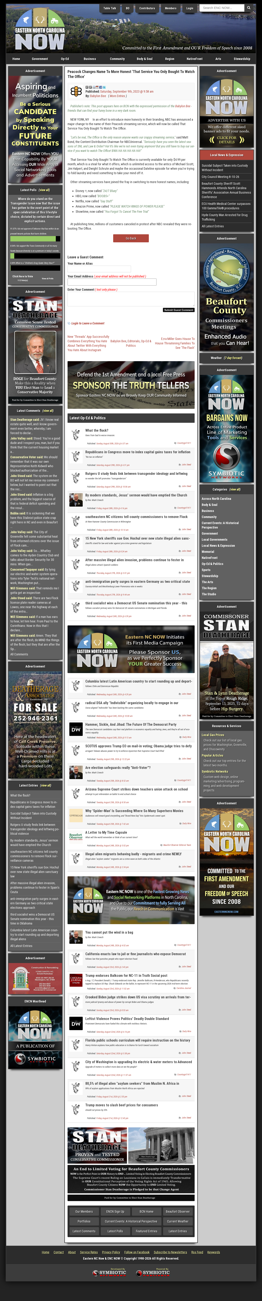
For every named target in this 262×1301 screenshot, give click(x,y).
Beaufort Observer (178, 1211)
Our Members (84, 1211)
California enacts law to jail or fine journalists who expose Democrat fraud (135, 956)
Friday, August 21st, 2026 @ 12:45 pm (112, 1118)
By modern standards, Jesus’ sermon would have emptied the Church (34, 842)
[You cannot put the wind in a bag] (76, 937)
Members (170, 8)
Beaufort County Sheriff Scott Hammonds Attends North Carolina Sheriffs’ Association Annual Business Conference (226, 190)
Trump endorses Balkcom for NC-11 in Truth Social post (126, 975)
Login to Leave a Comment (87, 323)
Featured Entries (146, 1231)
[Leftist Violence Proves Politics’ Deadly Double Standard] (76, 1023)
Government (40, 59)
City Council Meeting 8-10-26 (220, 177)
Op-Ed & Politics (212, 564)
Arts (218, 59)
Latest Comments (84, 1231)
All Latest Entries (21, 946)
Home (16, 59)
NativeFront (194, 59)
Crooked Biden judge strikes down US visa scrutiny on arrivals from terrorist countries (138, 999)
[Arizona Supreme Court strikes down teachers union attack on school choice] (76, 794)
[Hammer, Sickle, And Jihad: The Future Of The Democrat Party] (76, 729)
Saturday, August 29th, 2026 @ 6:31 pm (113, 465)
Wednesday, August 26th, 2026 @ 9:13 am (114, 737)
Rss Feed (197, 1252)
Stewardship (242, 59)
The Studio (209, 594)
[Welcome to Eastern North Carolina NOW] (40, 28)
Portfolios (84, 1221)
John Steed (186, 464)
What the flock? (20, 795)
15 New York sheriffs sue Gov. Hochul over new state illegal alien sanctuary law (34, 871)
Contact (59, 1252)
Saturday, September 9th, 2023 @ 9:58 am (126, 91)
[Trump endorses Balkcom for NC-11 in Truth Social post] (76, 980)
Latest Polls (115, 1231)
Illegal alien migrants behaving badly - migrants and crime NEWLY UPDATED (133, 856)
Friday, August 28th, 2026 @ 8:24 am (111, 551)
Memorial (208, 552)
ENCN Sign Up (115, 1211)
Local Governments (214, 539)
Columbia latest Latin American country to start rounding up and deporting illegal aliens (34, 934)
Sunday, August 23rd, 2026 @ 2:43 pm (112, 967)
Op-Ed (65, 59)
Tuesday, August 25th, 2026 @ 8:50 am (112, 802)
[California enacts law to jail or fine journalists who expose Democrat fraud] (76, 958)
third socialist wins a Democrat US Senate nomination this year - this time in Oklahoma (32, 919)
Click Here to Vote (22, 276)
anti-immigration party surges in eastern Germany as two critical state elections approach (34, 903)
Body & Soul (145, 59)
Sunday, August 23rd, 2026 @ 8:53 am (112, 1010)
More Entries (117, 96)
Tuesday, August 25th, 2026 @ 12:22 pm (113, 759)
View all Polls (47, 278)
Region (169, 59)
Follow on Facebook (137, 1252)
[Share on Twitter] (104, 87)
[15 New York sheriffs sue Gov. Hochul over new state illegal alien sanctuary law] (76, 543)
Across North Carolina (216, 499)
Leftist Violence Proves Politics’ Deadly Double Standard (127, 1019)
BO (127, 8)
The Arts (207, 582)
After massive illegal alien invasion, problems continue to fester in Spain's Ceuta (35, 887)
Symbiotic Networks (215, 771)
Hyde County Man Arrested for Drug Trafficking (225, 217)
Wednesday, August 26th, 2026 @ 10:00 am (114, 716)
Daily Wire (187, 737)
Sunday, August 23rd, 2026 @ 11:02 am (113, 988)
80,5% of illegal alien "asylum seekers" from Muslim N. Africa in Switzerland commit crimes (132, 1085)
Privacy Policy (111, 1252)
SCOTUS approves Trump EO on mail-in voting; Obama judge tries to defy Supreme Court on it (138, 748)
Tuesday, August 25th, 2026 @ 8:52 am (112, 781)
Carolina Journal (184, 988)
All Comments (19, 654)
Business (90, 59)
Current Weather (178, 1221)
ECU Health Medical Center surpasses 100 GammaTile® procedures (226, 206)
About (72, 1252)
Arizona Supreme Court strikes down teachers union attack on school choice (136, 791)
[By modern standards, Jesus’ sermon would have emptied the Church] (76, 499)
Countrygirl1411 (184, 443)
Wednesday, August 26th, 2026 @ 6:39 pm (114, 616)
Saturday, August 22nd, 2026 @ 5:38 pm (113, 1053)
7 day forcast (233, 358)
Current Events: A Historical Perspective (131, 1221)
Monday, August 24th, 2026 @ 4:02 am (112, 945)
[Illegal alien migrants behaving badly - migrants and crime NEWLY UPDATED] (76, 858)
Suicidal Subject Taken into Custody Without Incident (33, 816)
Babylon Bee (98, 96)
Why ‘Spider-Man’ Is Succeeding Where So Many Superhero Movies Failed (134, 813)
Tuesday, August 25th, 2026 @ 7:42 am (112, 824)
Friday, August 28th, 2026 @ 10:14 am (112, 530)
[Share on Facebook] (100, 87)
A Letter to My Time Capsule (106, 832)
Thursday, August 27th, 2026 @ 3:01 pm (113, 573)
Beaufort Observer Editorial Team (177, 845)
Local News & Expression (218, 545)
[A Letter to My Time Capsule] (76, 837)
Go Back (131, 238)
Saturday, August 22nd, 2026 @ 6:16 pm (113, 1032)
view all (44, 190)
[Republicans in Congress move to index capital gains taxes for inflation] (76, 456)
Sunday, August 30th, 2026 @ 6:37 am (112, 443)
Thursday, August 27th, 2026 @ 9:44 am (113, 594)
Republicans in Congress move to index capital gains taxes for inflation (33, 804)
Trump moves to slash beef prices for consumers (121, 1105)
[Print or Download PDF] (96, 87)
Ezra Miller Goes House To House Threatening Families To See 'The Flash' (175, 343)
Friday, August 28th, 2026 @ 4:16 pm (111, 508)
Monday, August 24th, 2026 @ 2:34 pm (112, 867)
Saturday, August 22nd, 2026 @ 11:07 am (113, 1075)
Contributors (147, 8)
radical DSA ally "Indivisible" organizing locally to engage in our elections (131, 705)
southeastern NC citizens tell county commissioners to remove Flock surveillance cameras (34, 856)
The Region (209, 588)
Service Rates (89, 1252)
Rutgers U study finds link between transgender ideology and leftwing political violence (34, 829)
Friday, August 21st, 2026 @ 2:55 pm (111, 1096)
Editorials (134, 341)
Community (117, 59)
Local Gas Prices (213, 735)
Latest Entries (178, 1231)
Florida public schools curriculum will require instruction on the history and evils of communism (137, 1042)
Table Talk (109, 8)
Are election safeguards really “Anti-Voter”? (118, 768)
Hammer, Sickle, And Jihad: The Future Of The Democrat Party (130, 724)
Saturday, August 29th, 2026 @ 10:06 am (113, 487)
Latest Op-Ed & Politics (88, 418)
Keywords (213, 1252)
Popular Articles (212, 755)
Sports (206, 570)
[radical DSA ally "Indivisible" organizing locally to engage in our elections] (76, 707)
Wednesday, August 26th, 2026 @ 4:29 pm (114, 694)
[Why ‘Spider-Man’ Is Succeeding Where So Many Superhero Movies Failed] (76, 815)
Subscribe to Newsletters (170, 1252)
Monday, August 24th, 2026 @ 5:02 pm (112, 845)
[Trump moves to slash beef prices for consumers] (76, 1109)
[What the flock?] (76, 435)
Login (189, 8)
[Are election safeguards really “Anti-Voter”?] (76, 772)
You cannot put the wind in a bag (109, 932)
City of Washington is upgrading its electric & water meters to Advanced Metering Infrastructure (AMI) (138, 1064)
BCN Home (146, 1211)
